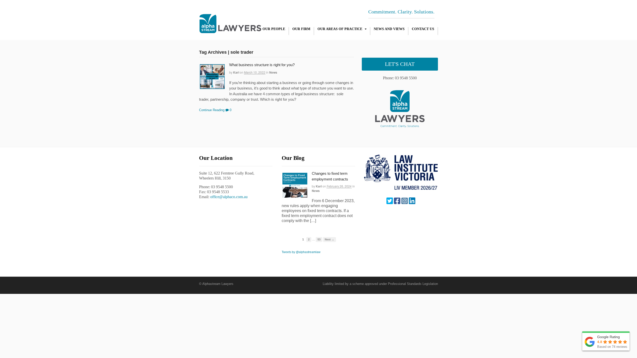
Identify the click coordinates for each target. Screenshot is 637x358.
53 (319, 239)
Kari (236, 72)
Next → (329, 239)
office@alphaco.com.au (229, 197)
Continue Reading (211, 110)
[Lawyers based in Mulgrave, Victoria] (230, 31)
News (273, 72)
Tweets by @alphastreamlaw (301, 252)
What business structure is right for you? (262, 65)
